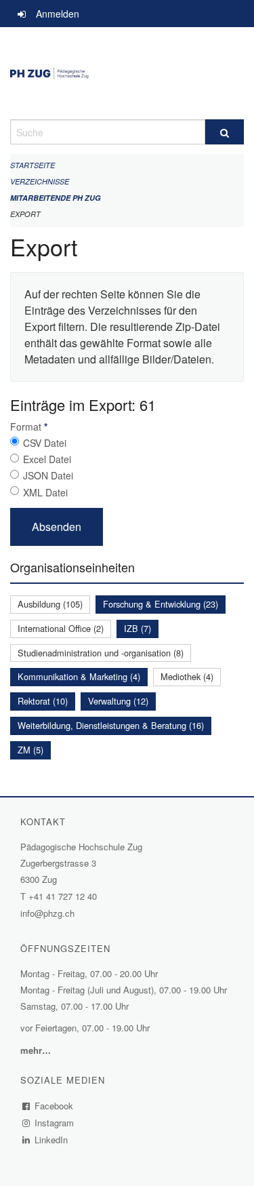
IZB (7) (137, 628)
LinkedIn (51, 1139)
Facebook (54, 1105)
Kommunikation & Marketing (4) (79, 676)
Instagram (54, 1122)
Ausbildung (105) (50, 603)
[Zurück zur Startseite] (127, 73)
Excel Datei (47, 459)
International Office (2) (61, 628)
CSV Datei (44, 443)
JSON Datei (48, 475)
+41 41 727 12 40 (62, 896)
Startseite (32, 165)
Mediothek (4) (187, 676)
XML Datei (45, 492)
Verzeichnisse (39, 181)
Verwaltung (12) (118, 700)
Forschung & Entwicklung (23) (160, 603)
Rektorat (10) (43, 700)
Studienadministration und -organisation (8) (101, 652)
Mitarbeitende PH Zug (55, 198)
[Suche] (225, 131)
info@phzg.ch (47, 913)
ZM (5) (30, 749)
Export (25, 214)
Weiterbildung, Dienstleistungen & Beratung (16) (111, 725)
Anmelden (57, 13)
